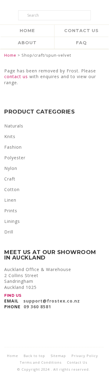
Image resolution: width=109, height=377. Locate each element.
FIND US (12, 295)
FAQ (81, 42)
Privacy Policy (84, 355)
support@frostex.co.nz (51, 301)
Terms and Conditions (40, 362)
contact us (16, 76)
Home (27, 30)
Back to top (34, 355)
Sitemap (58, 355)
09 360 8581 (37, 306)
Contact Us (81, 30)
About (27, 42)
